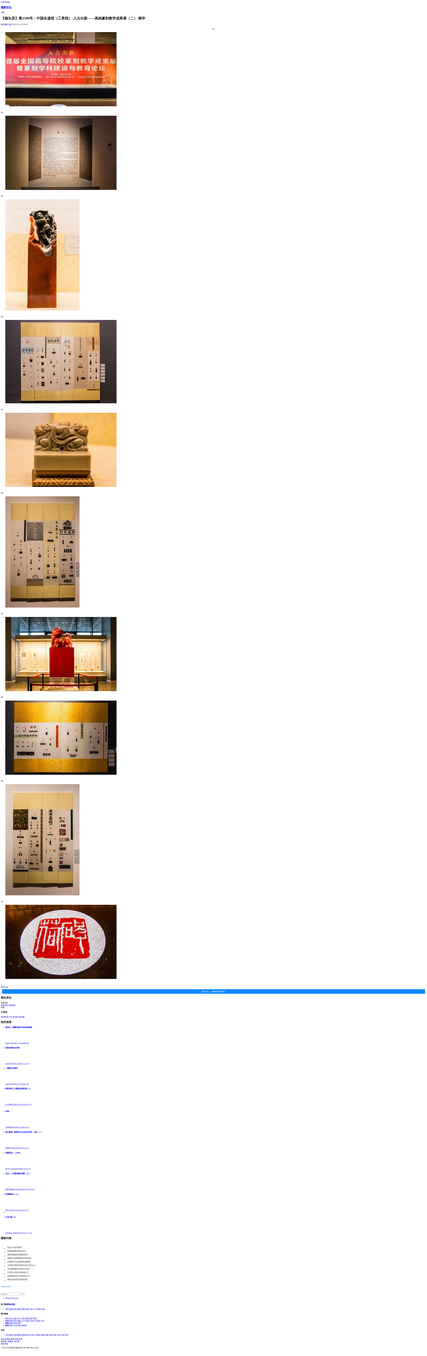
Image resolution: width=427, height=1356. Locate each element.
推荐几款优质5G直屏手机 (17, 1279)
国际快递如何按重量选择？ (18, 1254)
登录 (2, 12)
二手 (35, 1309)
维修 (42, 1335)
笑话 (33, 1335)
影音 (43, 1309)
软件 (29, 1335)
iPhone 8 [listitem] (8, 1298)
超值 (11, 1335)
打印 (15, 1325)
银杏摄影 (4, 24)
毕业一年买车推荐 (14, 1247)
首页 (2, 1339)
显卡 (11, 1318)
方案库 (37, 1335)
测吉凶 (24, 1335)
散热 (35, 1318)
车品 (62, 1335)
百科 (50, 1335)
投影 (11, 1325)
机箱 (27, 1318)
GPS (35, 1321)
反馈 (2, 1352)
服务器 (24, 1325)
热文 (66, 1335)
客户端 (16, 1341)
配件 (39, 1321)
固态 (31, 1318)
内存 (23, 1318)
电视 (11, 1323)
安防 (19, 1325)
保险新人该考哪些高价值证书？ (19, 1258)
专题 (15, 1335)
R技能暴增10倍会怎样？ (17, 1251)
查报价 (7, 1339)
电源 (27, 1321)
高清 (15, 1323)
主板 (15, 1318)
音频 (11, 1321)
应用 (20, 1339)
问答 (16, 1339)
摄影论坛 (6, 7)
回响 (54, 1335)
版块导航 (4, 1344)
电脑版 (10, 1341)
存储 (31, 1321)
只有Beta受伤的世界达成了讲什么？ (21, 1265)
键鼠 (19, 1321)
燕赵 (10, 24)
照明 (19, 1323)
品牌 (46, 1335)
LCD (23, 1321)
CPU (19, 1318)
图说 (19, 1335)
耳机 (15, 1321)
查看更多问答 (5, 1286)
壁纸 (15, 1309)
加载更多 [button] (4, 1003)
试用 (27, 1309)
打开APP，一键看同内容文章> (214, 991)
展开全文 (4, 987)
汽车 (58, 1335)
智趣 (23, 1309)
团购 (19, 1309)
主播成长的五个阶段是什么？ (18, 1276)
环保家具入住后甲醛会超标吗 (18, 1262)
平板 (31, 1309)
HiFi (42, 1321)
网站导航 (11, 1304)
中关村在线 (5, 2)
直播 (11, 1309)
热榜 (7, 1309)
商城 (12, 1339)
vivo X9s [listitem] (15, 1298)
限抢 (39, 1309)
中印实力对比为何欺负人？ (18, 1272)
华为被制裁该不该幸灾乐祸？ (18, 1269)
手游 (7, 1335)
